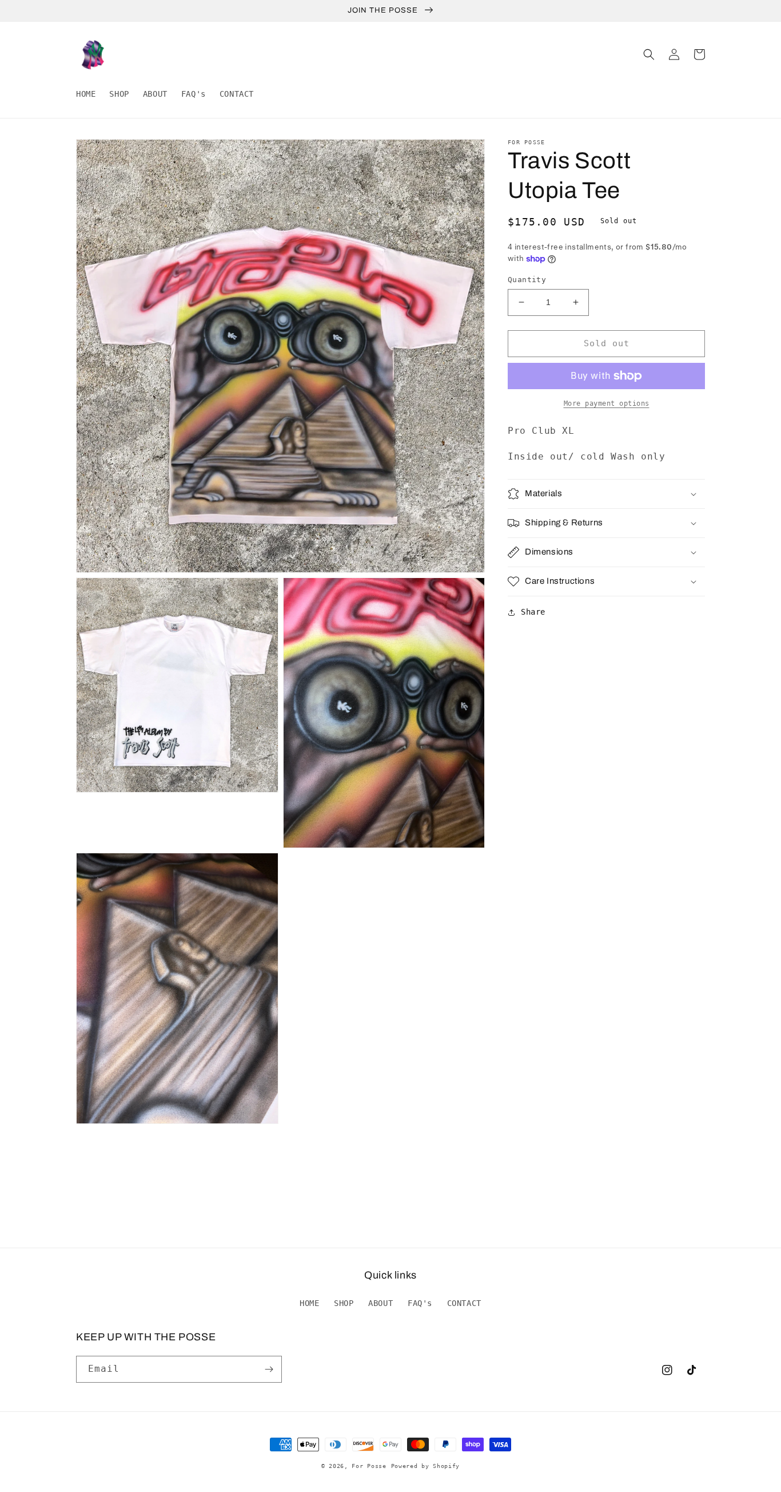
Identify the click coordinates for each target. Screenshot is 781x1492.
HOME (309, 1303)
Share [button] (533, 611)
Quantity (527, 279)
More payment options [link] (606, 403)
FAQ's (420, 1303)
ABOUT (380, 1303)
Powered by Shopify (425, 1466)
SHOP (343, 1303)
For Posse (369, 1466)
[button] (649, 54)
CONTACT (464, 1303)
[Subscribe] (268, 1369)
